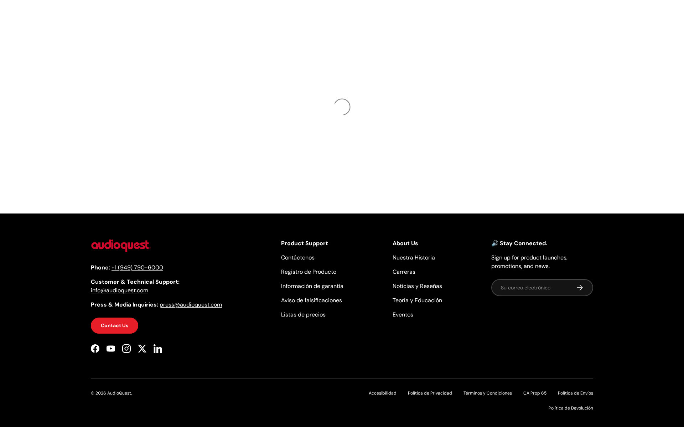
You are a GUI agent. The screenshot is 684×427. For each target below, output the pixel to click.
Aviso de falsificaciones (311, 300)
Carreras (404, 272)
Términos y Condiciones (487, 393)
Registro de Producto (308, 272)
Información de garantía (312, 286)
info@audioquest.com (119, 290)
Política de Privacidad (430, 393)
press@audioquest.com (191, 304)
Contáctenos (298, 257)
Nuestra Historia (414, 257)
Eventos (403, 314)
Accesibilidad (383, 393)
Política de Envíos (575, 393)
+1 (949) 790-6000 (137, 267)
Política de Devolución (571, 408)
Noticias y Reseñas (417, 286)
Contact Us (114, 325)
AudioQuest (119, 393)
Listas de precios (303, 314)
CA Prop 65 (534, 393)
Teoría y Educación (417, 300)
